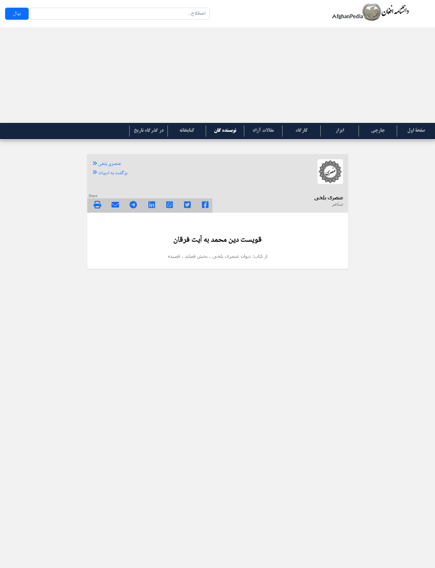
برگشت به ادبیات (112, 173)
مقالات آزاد (263, 130)
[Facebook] (205, 206)
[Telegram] (133, 206)
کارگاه (302, 130)
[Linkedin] (151, 206)
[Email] (115, 206)
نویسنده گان (225, 130)
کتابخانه (186, 130)
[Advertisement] (217, 75)
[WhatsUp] (169, 206)
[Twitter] (187, 206)
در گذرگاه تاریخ (149, 130)
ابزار (339, 130)
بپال (17, 13)
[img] (97, 205)
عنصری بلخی (109, 164)
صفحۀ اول (416, 130)
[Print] (97, 206)
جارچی (378, 130)
